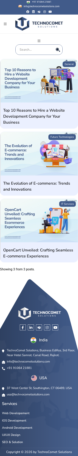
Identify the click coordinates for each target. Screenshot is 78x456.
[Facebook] (28, 12)
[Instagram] (44, 12)
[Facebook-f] (23, 327)
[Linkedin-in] (31, 327)
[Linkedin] (33, 12)
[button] (5, 24)
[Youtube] (50, 12)
